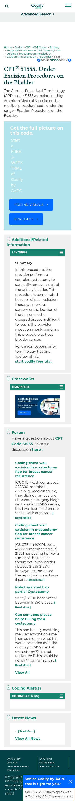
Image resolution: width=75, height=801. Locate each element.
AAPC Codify (14, 759)
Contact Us (13, 770)
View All (22, 673)
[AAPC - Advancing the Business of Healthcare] (37, 6)
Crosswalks (23, 379)
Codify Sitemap (47, 762)
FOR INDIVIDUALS (29, 205)
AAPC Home (45, 759)
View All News (27, 739)
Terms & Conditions (49, 766)
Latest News (24, 718)
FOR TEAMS (23, 219)
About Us (12, 762)
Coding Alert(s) (26, 688)
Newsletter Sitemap (18, 766)
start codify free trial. (33, 361)
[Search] (6, 6)
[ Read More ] (36, 579)
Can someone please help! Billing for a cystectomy (33, 619)
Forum (18, 432)
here (36, 449)
